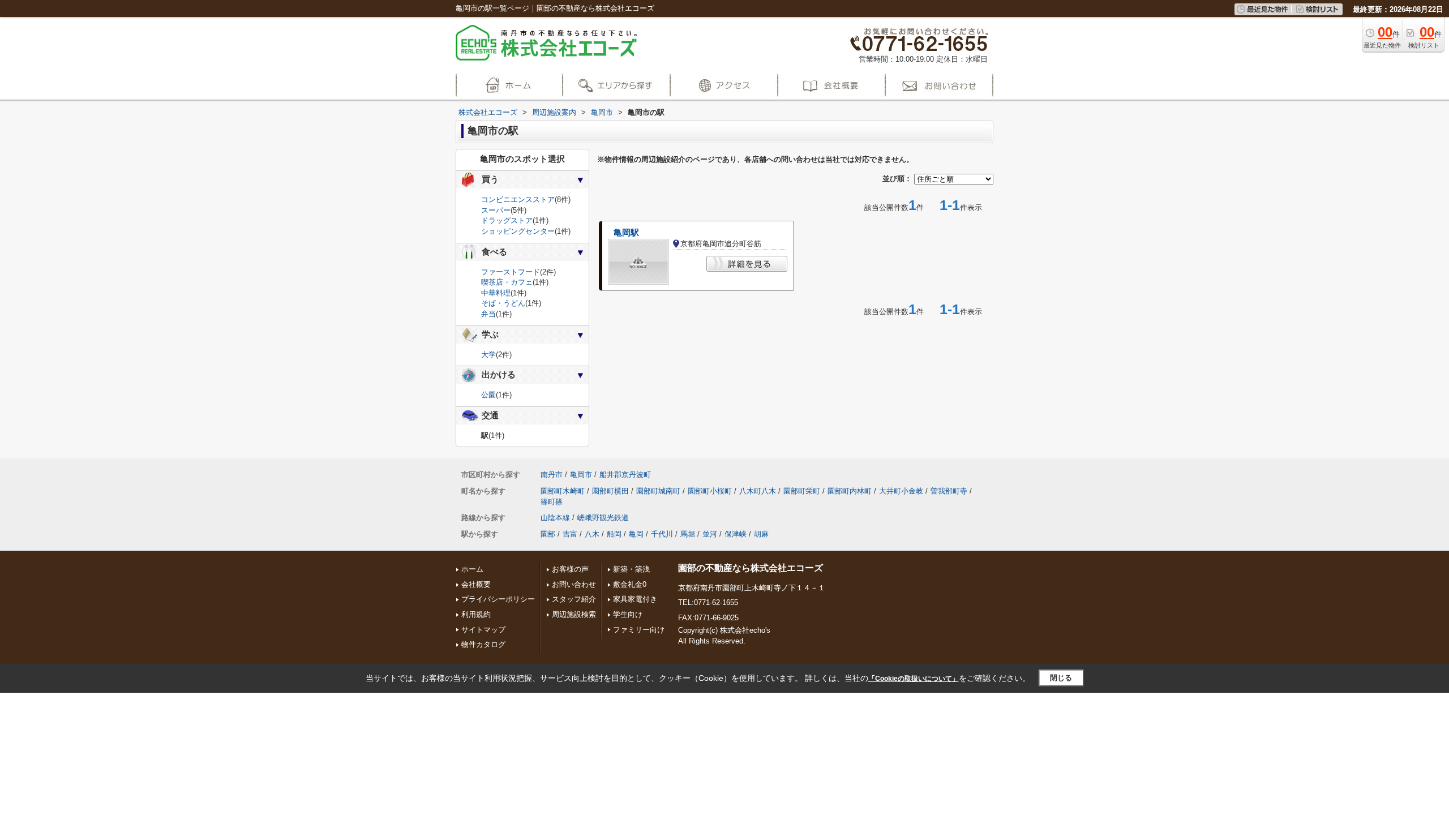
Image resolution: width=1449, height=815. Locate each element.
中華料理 (496, 293)
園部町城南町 (658, 491)
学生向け (627, 614)
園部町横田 (610, 491)
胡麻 (761, 534)
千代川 (662, 534)
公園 (488, 395)
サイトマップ (483, 629)
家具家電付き (635, 599)
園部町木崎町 (563, 491)
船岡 (614, 534)
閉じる (1061, 678)
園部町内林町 (850, 491)
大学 (488, 354)
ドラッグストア (507, 220)
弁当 (488, 314)
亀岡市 (581, 474)
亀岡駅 (626, 232)
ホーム (472, 569)
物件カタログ (483, 644)
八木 (592, 534)
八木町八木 (757, 491)
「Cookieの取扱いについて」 (913, 679)
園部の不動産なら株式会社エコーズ (750, 568)
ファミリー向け (639, 629)
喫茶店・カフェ (507, 282)
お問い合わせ (574, 584)
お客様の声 (570, 569)
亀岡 (636, 534)
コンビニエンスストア (518, 199)
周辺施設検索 (574, 614)
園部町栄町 (801, 491)
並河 (709, 534)
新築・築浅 (631, 569)
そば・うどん (503, 303)
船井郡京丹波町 (625, 474)
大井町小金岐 (901, 491)
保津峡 (735, 534)
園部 (548, 534)
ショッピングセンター (518, 231)
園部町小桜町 (710, 491)
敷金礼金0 (629, 584)
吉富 (570, 534)
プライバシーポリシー (498, 599)
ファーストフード (510, 272)
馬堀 (687, 534)
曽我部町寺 (949, 491)
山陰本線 (555, 517)
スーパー (496, 210)
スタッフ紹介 (574, 599)
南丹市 (552, 474)
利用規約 (476, 614)
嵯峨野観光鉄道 (603, 517)
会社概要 (476, 584)
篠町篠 (552, 501)
